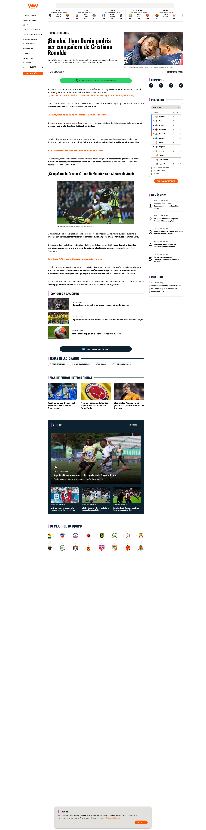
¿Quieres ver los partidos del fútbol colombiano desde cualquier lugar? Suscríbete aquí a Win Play (91, 95)
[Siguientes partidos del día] (180, 14)
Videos (57, 424)
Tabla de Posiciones (30, 20)
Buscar (33, 67)
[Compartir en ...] (181, 85)
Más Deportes (28, 58)
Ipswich (162, 164)
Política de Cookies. (113, 818)
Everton (161, 138)
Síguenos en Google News (97, 348)
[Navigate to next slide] (141, 541)
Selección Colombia (30, 39)
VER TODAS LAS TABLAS (166, 181)
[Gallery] (96, 541)
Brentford (162, 129)
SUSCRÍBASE (34, 73)
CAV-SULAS (26, 53)
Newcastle (162, 134)
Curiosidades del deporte (32, 34)
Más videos (132, 425)
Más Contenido (28, 44)
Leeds (161, 142)
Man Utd (162, 155)
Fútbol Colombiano (30, 16)
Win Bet (25, 25)
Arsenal (161, 151)
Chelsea (161, 125)
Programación (28, 49)
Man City (162, 117)
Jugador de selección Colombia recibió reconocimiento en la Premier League (107, 319)
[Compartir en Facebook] (151, 85)
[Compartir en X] (161, 85)
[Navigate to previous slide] (50, 541)
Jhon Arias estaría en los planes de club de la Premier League (100, 305)
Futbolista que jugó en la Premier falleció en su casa (96, 333)
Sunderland (164, 160)
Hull (160, 121)
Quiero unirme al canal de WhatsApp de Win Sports (97, 80)
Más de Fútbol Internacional (71, 377)
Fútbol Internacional (32, 30)
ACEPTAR (141, 822)
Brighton (162, 147)
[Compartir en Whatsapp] (171, 85)
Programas (27, 63)
